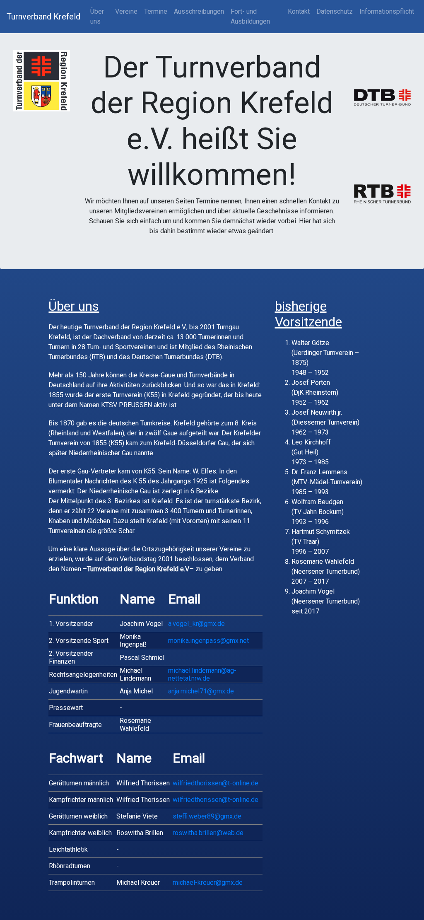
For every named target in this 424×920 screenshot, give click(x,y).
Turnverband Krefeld (43, 17)
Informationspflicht (386, 11)
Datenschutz (334, 11)
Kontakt (299, 11)
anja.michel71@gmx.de (201, 691)
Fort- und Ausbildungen (250, 16)
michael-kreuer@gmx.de (208, 882)
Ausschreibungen (199, 11)
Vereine (126, 11)
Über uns (97, 16)
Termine (155, 11)
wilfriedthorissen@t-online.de (215, 783)
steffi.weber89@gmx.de (207, 816)
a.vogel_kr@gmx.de (196, 624)
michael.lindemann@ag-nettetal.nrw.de (202, 674)
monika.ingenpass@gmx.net (208, 641)
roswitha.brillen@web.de (208, 833)
